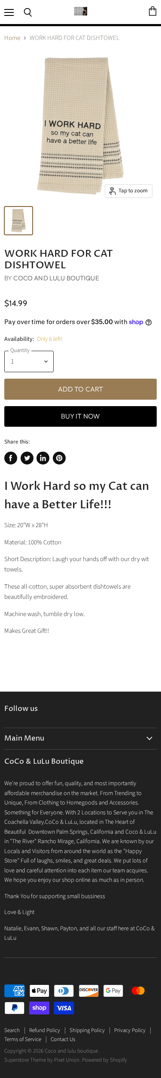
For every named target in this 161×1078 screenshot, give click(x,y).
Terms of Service (22, 1039)
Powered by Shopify (104, 1060)
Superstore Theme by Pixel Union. (42, 1060)
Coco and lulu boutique (56, 278)
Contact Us (63, 1039)
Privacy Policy (130, 1030)
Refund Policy (44, 1030)
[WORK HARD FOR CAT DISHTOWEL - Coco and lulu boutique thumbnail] (18, 220)
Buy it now (80, 416)
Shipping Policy (87, 1030)
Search (12, 1030)
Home (12, 38)
